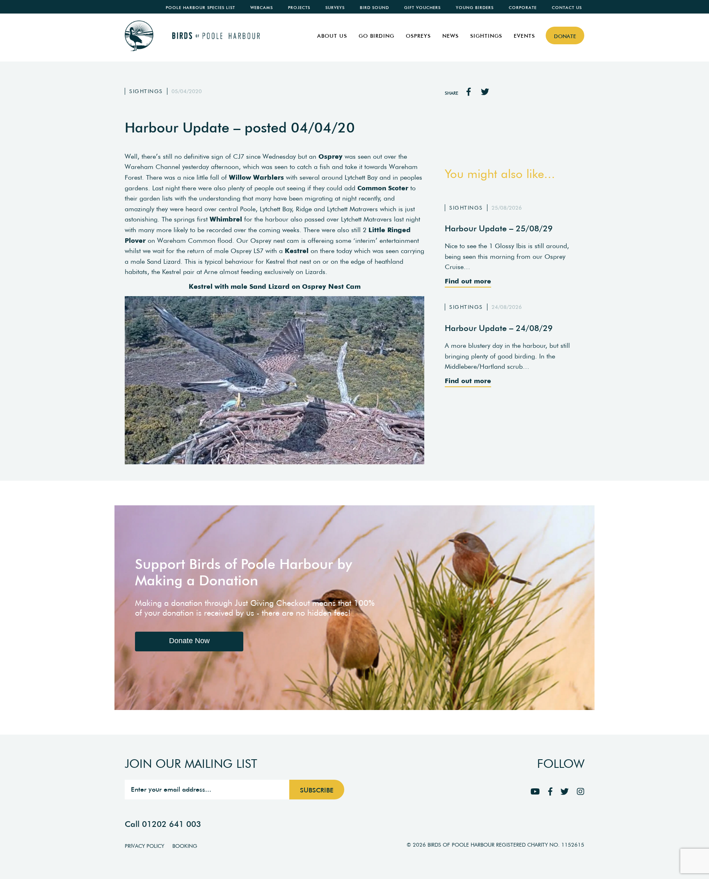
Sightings (486, 35)
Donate (565, 36)
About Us (332, 35)
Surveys (335, 7)
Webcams (261, 7)
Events (524, 35)
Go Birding (376, 35)
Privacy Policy (144, 845)
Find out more (468, 281)
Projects (299, 7)
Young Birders (475, 7)
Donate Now (189, 641)
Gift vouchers (422, 7)
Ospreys (418, 35)
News (450, 35)
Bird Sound (374, 7)
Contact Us (567, 7)
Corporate (523, 7)
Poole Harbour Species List (200, 7)
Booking (184, 845)
